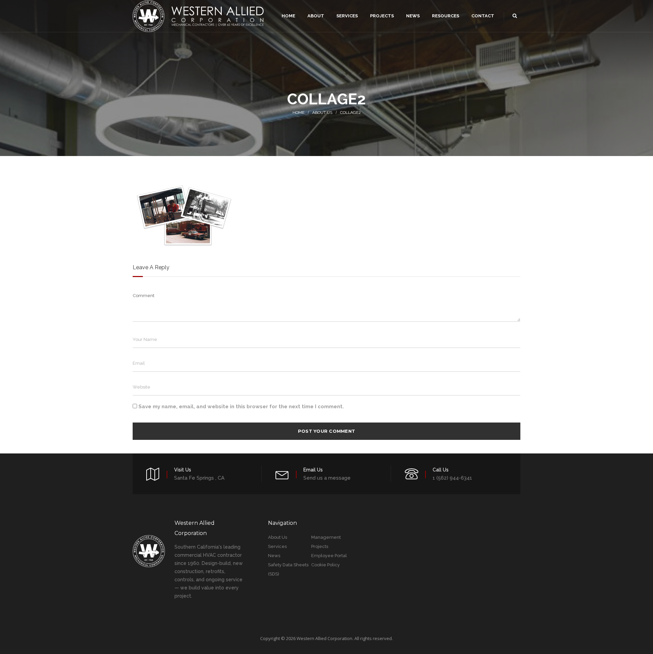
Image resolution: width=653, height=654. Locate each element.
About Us (322, 112)
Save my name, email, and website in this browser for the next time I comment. (241, 406)
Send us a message (327, 478)
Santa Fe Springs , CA (199, 478)
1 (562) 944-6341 (452, 478)
